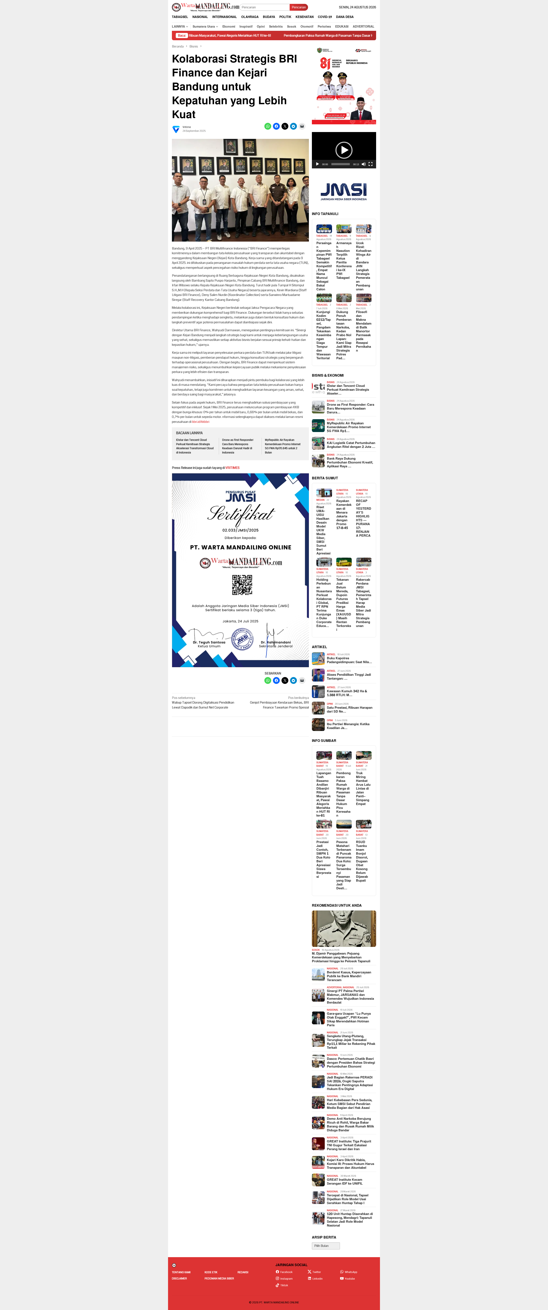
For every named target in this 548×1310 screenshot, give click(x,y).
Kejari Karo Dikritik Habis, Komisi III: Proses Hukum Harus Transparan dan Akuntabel (350, 1164)
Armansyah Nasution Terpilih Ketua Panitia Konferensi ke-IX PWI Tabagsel (344, 260)
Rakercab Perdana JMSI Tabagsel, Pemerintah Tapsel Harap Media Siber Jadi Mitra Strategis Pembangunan (363, 603)
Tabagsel (322, 236)
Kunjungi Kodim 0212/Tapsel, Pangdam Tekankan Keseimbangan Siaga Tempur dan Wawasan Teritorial (323, 335)
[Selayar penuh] (370, 164)
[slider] (340, 164)
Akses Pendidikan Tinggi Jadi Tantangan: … (349, 677)
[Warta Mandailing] (205, 7)
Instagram (286, 1279)
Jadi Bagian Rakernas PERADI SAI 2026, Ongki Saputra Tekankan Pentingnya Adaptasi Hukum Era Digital (350, 1083)
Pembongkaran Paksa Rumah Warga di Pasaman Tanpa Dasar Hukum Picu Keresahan (277, 35)
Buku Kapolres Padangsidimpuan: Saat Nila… (349, 660)
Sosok (316, 950)
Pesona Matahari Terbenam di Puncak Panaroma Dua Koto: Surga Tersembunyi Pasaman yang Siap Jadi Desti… (343, 865)
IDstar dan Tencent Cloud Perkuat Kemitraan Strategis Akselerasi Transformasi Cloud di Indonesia (195, 446)
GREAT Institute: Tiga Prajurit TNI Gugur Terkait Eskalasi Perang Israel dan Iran (349, 1145)
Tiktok (284, 1285)
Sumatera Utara (342, 492)
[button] (344, 150)
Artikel (331, 654)
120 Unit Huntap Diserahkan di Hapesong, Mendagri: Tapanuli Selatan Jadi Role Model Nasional (350, 1220)
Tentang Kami (181, 1272)
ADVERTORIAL (334, 987)
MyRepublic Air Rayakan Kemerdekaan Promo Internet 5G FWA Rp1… (349, 427)
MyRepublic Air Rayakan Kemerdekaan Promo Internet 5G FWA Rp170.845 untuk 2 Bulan (283, 446)
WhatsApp (351, 1272)
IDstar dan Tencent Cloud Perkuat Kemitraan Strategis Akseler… (348, 390)
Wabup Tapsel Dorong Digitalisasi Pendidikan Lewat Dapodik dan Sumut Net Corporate (203, 702)
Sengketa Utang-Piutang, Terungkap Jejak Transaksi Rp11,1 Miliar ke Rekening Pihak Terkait (351, 1042)
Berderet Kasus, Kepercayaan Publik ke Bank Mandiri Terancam (349, 976)
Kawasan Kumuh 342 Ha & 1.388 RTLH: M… (347, 693)
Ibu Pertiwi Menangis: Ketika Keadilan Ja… (348, 726)
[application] (344, 150)
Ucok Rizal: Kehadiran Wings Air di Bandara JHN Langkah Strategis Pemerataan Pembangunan (363, 266)
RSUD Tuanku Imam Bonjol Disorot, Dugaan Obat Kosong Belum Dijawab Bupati (362, 861)
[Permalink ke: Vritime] (176, 129)
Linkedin (318, 1279)
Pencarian (299, 7)
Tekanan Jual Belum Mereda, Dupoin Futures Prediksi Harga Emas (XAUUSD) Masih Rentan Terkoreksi (343, 605)
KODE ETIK (211, 1272)
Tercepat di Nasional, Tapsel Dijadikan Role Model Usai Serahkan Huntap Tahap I (347, 1199)
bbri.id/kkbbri (200, 421)
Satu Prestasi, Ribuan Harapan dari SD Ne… (349, 710)
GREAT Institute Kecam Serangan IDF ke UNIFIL (345, 1182)
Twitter (317, 1272)
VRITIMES (232, 467)
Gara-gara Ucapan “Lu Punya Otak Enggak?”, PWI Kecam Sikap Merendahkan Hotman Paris (349, 1019)
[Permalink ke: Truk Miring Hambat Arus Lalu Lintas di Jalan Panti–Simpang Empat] (364, 755)
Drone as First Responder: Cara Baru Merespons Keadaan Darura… (350, 408)
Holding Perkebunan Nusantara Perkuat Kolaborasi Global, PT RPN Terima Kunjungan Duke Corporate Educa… (324, 603)
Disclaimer (179, 1278)
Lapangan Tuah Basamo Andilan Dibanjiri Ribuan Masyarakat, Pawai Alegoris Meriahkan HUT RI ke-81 (323, 794)
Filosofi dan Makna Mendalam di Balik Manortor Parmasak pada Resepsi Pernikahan (363, 331)
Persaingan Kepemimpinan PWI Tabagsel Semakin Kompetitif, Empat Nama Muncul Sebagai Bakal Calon (324, 266)
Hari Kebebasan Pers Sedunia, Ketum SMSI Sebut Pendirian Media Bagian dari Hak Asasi (349, 1104)
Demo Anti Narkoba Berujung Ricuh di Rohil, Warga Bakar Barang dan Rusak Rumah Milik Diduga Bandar (350, 1124)
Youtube (350, 1279)
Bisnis (331, 382)
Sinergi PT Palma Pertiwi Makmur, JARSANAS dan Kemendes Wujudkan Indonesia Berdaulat (350, 997)
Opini (330, 703)
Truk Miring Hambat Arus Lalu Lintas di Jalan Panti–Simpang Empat (363, 788)
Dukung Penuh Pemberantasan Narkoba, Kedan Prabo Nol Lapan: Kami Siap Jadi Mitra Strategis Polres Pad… (343, 335)
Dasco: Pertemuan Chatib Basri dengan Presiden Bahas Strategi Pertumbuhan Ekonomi (351, 1063)
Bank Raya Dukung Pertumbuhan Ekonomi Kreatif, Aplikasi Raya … (350, 462)
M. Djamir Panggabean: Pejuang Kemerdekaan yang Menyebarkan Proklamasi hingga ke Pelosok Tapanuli (341, 957)
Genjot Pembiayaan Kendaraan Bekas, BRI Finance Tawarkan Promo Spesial (279, 702)
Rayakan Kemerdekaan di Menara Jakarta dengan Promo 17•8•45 (343, 514)
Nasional (332, 968)
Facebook (286, 1272)
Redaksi (243, 1272)
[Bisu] (364, 164)
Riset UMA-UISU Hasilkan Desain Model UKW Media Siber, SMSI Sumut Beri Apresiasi (323, 530)
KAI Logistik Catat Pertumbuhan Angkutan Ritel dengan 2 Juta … (351, 445)
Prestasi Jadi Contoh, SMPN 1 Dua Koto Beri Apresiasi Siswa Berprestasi (323, 859)
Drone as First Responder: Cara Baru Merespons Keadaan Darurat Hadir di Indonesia (238, 446)
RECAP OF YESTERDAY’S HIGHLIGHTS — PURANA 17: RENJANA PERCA (363, 518)
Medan (320, 500)
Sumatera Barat (322, 764)
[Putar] (317, 164)
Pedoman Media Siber (219, 1278)
